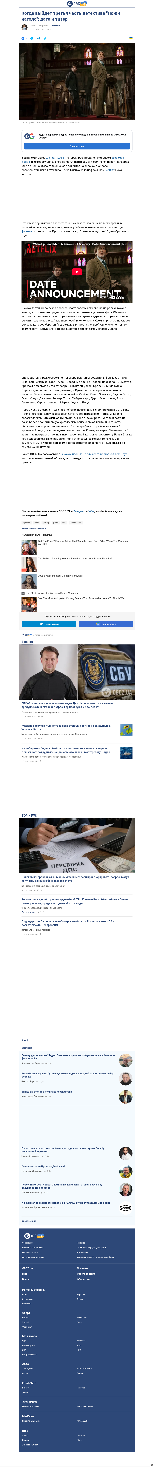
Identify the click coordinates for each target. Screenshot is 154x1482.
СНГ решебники (29, 1355)
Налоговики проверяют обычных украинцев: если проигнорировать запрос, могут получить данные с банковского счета (75, 878)
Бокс (79, 1322)
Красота (26, 1440)
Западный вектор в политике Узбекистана (47, 1091)
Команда (81, 1243)
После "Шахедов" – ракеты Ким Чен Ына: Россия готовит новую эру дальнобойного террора (62, 1186)
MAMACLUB (82, 1421)
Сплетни (81, 1435)
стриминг (27, 522)
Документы (82, 1252)
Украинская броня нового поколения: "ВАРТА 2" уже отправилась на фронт (66, 1202)
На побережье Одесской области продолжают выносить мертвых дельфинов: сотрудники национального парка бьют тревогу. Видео (66, 750)
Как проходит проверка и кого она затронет (44, 886)
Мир (24, 1273)
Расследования (86, 1273)
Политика (82, 1268)
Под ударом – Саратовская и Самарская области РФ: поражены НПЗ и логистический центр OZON (68, 923)
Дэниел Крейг (55, 157)
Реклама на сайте (30, 1252)
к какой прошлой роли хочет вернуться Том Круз (94, 454)
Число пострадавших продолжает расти (42, 908)
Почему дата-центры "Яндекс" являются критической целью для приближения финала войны (68, 1057)
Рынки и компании (30, 1406)
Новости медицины (31, 1421)
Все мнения (28, 1221)
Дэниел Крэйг (76, 522)
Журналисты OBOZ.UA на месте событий (95, 1257)
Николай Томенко (31, 1156)
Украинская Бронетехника (35, 1207)
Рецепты (26, 1388)
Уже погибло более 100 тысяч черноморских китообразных (51, 757)
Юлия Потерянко (39, 25)
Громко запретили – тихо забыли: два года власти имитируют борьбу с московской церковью (64, 1150)
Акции (25, 1373)
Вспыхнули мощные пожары (36, 930)
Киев (24, 1294)
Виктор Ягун (28, 1081)
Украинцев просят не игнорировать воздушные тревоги (50, 712)
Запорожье (27, 1299)
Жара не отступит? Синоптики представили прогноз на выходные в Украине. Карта (66, 727)
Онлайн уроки (28, 1345)
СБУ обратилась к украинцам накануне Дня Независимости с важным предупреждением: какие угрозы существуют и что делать (67, 705)
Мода (79, 1440)
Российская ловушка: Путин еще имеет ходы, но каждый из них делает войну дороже (68, 1075)
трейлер (46, 522)
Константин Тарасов (33, 1063)
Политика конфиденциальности (91, 1248)
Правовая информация (32, 1248)
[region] (77, 198)
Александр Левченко (33, 1096)
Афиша (25, 1435)
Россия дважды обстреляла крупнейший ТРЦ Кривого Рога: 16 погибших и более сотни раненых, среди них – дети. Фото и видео (75, 901)
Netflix (109, 170)
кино (64, 522)
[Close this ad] (152, 1465)
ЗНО (24, 1350)
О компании (27, 1243)
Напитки (81, 1388)
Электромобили (84, 1368)
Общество (83, 1279)
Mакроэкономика (85, 1406)
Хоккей (25, 1322)
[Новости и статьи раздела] (26, 636)
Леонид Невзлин (30, 1192)
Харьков (81, 1294)
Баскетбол (82, 1317)
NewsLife (55, 26)
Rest (25, 1040)
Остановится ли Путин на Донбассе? (43, 1166)
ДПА (79, 1345)
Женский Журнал (30, 1445)
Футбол (25, 1317)
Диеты (25, 1392)
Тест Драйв (27, 1368)
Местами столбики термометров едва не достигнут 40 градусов (54, 734)
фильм (56, 522)
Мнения (27, 1048)
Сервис (80, 1373)
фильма (27, 231)
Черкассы (27, 1304)
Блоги (25, 1279)
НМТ (79, 1350)
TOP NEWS (29, 815)
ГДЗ (24, 1341)
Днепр (80, 1299)
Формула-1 (27, 1327)
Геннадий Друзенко (32, 1171)
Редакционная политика (33, 529)
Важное (27, 642)
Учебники (81, 1341)
